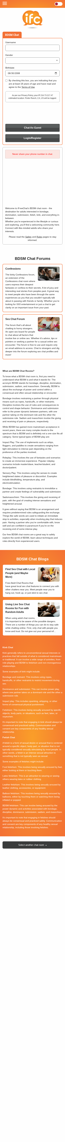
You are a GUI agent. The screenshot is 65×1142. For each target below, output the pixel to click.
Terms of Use (28, 87)
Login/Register (32, 138)
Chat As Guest (32, 127)
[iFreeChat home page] (32, 19)
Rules (39, 237)
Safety (28, 237)
